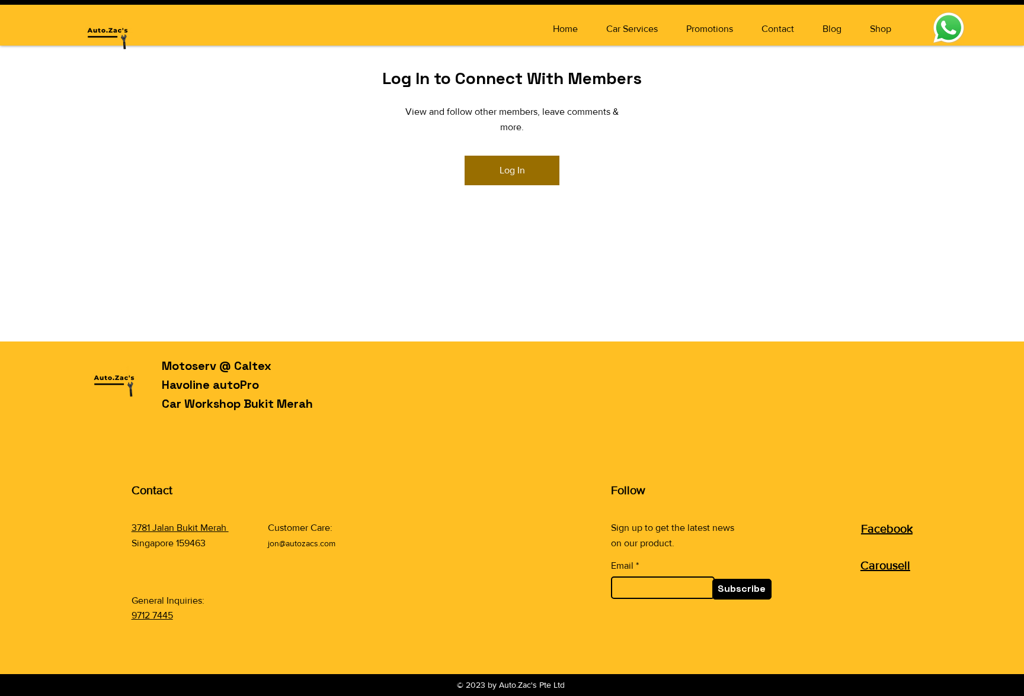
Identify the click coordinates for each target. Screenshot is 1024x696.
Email (622, 566)
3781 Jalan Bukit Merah (180, 528)
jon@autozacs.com (301, 543)
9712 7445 (152, 615)
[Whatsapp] (949, 28)
